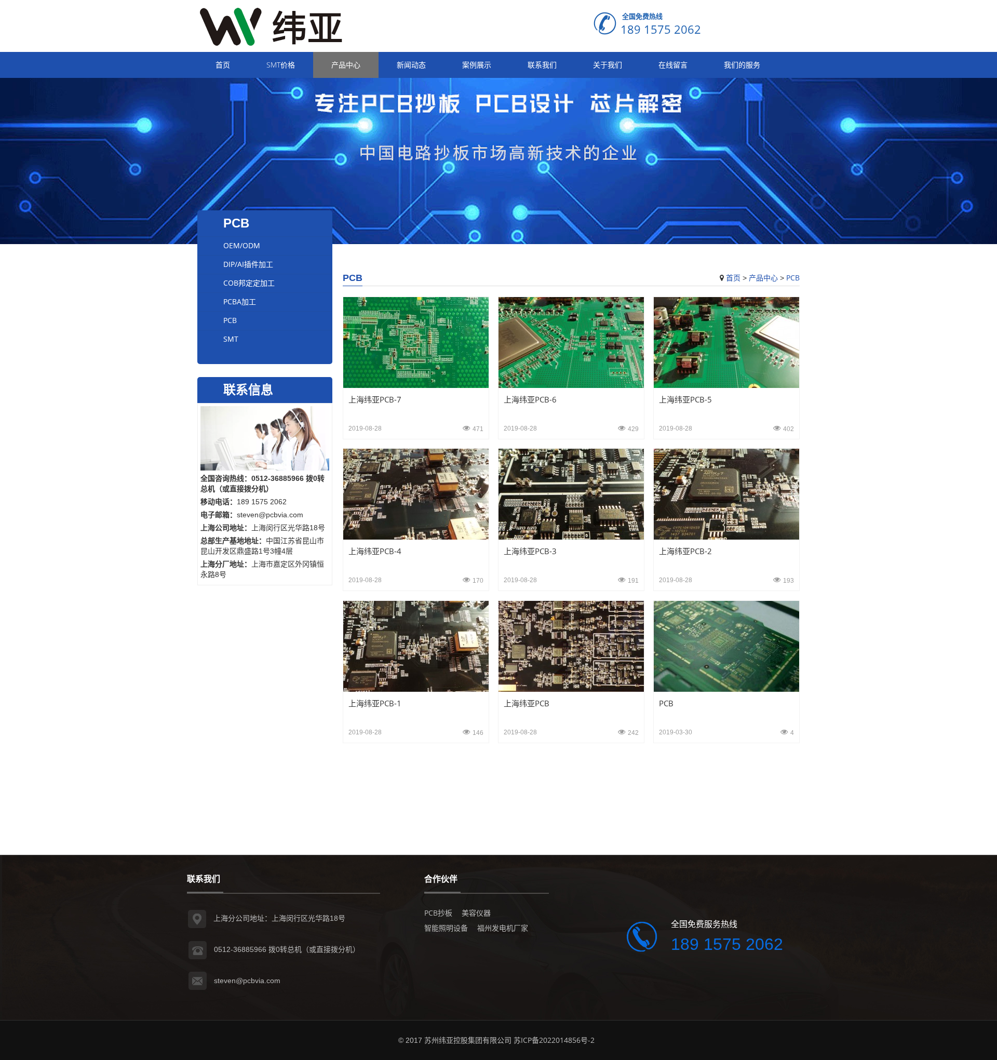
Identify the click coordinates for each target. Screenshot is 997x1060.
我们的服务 (742, 65)
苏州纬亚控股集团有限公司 (467, 1040)
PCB (793, 278)
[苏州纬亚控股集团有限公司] (275, 25)
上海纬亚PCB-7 (374, 399)
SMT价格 (280, 65)
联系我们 (542, 65)
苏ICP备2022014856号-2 (554, 1040)
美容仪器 (476, 913)
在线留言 (673, 65)
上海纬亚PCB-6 (530, 399)
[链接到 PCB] (726, 645)
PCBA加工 (239, 301)
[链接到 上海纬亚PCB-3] (571, 494)
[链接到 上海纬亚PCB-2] (726, 494)
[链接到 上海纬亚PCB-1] (416, 645)
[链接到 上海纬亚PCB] (571, 645)
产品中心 (345, 65)
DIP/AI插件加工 (248, 264)
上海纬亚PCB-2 (685, 551)
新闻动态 (411, 65)
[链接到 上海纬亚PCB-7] (416, 341)
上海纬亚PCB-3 (530, 551)
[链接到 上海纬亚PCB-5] (726, 341)
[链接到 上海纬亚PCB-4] (416, 494)
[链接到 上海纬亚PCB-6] (571, 341)
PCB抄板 (438, 913)
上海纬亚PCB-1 (374, 703)
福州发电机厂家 (502, 928)
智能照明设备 (446, 928)
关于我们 (607, 65)
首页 (222, 65)
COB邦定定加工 (249, 283)
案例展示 (476, 65)
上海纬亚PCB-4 (374, 551)
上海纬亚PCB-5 (685, 399)
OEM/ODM (241, 245)
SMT (230, 339)
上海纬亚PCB (526, 703)
